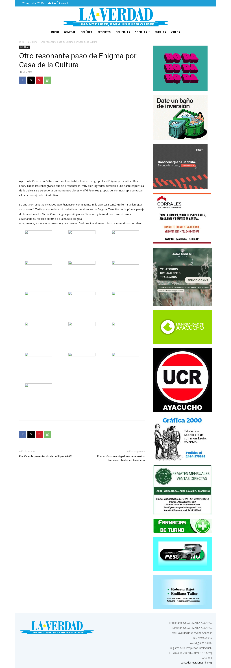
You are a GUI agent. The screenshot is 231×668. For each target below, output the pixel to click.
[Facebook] (22, 80)
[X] (31, 80)
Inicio (22, 41)
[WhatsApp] (47, 80)
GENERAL (32, 41)
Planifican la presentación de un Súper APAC (45, 456)
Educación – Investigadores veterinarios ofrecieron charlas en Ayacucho (121, 458)
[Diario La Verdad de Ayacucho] (115, 17)
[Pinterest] (39, 80)
